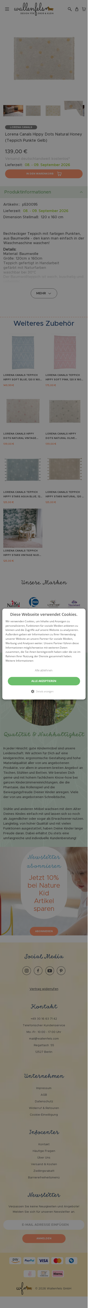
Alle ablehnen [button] (44, 670)
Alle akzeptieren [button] (43, 681)
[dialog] (43, 654)
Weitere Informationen (19, 661)
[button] (43, 691)
